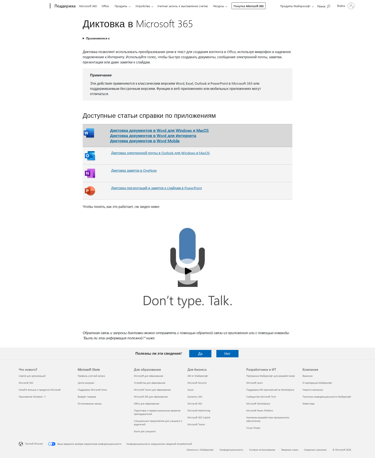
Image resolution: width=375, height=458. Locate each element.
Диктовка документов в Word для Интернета (153, 135)
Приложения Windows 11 (32, 396)
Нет (227, 353)
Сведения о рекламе (315, 449)
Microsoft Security (197, 382)
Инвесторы (309, 403)
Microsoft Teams (196, 424)
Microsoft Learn (254, 382)
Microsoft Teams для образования (152, 389)
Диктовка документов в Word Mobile (144, 140)
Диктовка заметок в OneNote (134, 170)
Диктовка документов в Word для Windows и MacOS (159, 130)
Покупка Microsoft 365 (249, 6)
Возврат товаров (87, 396)
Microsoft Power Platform (259, 410)
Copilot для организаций (32, 375)
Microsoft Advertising (199, 410)
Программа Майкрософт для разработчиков (270, 375)
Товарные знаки (289, 449)
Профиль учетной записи (91, 375)
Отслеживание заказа (90, 403)
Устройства (142, 6)
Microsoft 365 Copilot (199, 417)
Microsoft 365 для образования (151, 396)
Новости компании (313, 389)
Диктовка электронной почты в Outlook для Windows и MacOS (160, 153)
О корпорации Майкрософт (317, 382)
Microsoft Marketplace (258, 403)
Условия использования (262, 449)
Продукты (121, 6)
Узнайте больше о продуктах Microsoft (40, 389)
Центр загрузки (86, 382)
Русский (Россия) (34, 443)
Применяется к (98, 38)
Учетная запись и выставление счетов (182, 6)
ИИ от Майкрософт (198, 375)
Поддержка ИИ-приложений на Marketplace (270, 389)
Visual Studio (253, 427)
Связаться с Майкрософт (200, 449)
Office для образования (146, 403)
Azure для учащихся (145, 431)
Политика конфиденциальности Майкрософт (327, 396)
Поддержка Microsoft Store (92, 389)
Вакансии (307, 375)
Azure (191, 389)
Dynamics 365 (195, 396)
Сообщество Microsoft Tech (261, 396)
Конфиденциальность (231, 449)
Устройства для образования (149, 382)
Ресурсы (218, 6)
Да (200, 353)
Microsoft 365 (88, 6)
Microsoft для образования (148, 375)
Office (105, 6)
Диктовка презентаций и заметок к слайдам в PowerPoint (156, 188)
